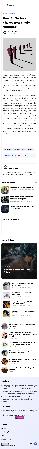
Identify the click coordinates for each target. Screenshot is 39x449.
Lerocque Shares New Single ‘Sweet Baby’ (21, 293)
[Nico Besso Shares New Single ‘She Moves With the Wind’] (5, 353)
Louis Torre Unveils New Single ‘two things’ (19, 270)
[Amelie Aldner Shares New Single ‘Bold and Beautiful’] (5, 370)
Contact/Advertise (8, 432)
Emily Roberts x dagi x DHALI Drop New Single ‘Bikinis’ (23, 302)
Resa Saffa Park (28, 149)
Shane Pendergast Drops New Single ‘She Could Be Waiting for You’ (22, 343)
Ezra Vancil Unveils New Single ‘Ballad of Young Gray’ (21, 198)
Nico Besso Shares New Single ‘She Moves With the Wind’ (21, 352)
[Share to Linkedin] (22, 155)
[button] (29, 155)
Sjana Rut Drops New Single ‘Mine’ (23, 187)
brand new (12, 13)
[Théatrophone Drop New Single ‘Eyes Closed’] (5, 209)
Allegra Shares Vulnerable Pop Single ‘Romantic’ (22, 284)
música (17, 149)
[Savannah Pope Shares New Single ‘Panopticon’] (6, 313)
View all (36, 182)
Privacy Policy (6, 439)
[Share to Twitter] (15, 155)
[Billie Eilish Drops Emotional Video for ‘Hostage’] (5, 326)
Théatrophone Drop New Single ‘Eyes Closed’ (22, 207)
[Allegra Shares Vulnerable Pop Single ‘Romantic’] (6, 286)
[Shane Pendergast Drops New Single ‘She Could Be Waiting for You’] (5, 344)
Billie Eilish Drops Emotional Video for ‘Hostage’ (22, 325)
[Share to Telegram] (25, 155)
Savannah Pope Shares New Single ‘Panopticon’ (24, 312)
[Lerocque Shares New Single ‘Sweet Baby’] (6, 295)
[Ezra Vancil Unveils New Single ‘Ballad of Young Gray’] (5, 199)
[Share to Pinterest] (19, 155)
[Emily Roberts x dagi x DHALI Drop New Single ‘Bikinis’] (6, 304)
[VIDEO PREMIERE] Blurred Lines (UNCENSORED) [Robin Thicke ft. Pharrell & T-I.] (23, 334)
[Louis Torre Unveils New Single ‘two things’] (20, 261)
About (4, 436)
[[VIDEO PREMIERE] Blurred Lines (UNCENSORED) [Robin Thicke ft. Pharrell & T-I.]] (5, 335)
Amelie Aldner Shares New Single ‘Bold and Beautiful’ (22, 368)
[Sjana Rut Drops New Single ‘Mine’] (5, 190)
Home (5, 13)
